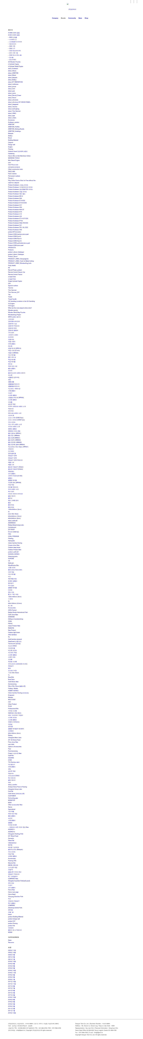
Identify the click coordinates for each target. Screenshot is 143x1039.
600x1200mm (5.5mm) (15, 603)
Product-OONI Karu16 (14, 241)
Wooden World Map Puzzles (16, 312)
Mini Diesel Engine (13, 160)
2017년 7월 (11, 988)
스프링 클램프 (12, 400)
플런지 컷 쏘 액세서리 (15, 930)
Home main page (13, 892)
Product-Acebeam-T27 (15, 225)
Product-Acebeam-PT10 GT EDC (18, 218)
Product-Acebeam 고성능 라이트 (18, 185)
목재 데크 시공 (12, 366)
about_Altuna (12, 71)
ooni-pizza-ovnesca (14, 167)
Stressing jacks (13, 556)
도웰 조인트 (11, 567)
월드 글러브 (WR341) (14, 433)
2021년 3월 (11, 957)
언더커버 (11, 411)
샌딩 (9, 380)
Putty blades (12, 265)
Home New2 (11, 894)
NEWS (10, 932)
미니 (9, 576)
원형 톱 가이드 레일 (14, 431)
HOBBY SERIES (13, 691)
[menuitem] (55, 18)
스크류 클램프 (12, 395)
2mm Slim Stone (13, 514)
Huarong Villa (12, 861)
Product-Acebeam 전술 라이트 (17, 192)
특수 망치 (11, 491)
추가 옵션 (11, 585)
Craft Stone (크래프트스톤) (16, 794)
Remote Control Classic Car (16, 272)
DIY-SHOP (11, 529)
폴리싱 (10, 498)
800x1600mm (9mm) (14, 733)
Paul (9, 749)
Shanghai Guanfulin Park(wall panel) (19, 881)
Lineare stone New (13, 545)
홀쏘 (9, 503)
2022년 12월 (12, 952)
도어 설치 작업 (12, 867)
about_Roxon (12, 98)
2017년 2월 (11, 995)
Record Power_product (15, 270)
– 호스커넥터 (12, 59)
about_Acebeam (13, 68)
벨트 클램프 (11, 368)
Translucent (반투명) (14, 644)
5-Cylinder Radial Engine (15, 66)
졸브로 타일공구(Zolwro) (15, 469)
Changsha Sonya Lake (15, 789)
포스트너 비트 (12, 670)
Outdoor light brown (14, 632)
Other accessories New (15, 805)
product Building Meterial (15, 917)
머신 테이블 (11, 355)
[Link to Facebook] (129, 1)
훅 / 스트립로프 (13, 876)
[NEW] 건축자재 (13, 865)
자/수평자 (11, 451)
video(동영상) (12, 843)
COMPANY (11, 905)
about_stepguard (13, 104)
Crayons (10, 142)
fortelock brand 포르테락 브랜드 (18, 151)
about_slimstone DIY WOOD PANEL (19, 102)
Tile (9, 295)
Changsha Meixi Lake (14, 737)
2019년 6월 (11, 966)
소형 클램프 (11, 391)
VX (9, 561)
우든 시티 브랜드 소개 (15, 424)
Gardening (11, 153)
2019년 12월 (12, 961)
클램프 (10, 478)
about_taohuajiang (13, 109)
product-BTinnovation (14, 232)
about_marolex (12, 785)
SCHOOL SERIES (13, 554)
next (9, 702)
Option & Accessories (14, 746)
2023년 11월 (12, 950)
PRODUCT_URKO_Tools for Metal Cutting (21, 261)
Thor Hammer (12, 290)
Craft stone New (13, 615)
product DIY (11, 921)
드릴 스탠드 (11, 341)
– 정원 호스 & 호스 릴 (14, 55)
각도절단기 (11, 764)
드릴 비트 (11, 339)
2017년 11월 (12, 984)
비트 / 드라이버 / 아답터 (15, 715)
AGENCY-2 (11, 832)
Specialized (11, 809)
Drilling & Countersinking (15, 619)
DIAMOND (11, 617)
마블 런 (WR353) (13, 353)
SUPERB (11, 559)
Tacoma (10, 288)
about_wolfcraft (12, 521)
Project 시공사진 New (14, 753)
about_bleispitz (12, 77)
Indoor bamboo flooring (15, 543)
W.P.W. (10, 845)
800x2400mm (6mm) (14, 518)
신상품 (10, 402)
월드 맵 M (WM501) (14, 438)
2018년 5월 (11, 975)
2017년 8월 (11, 986)
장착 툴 (10, 910)
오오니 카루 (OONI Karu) (15, 418)
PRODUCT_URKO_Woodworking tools (19, 263)
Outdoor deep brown (14, 547)
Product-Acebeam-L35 (15, 216)
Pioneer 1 (11, 178)
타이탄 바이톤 (12, 825)
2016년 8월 (11, 999)
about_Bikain (12, 75)
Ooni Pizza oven (13, 165)
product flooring (12, 923)
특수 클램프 (11, 903)
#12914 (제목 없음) (14, 35)
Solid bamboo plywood (15, 639)
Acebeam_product (13, 122)
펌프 (9, 668)
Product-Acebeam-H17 (15, 205)
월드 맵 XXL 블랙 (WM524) (16, 444)
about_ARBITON (13, 73)
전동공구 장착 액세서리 (15, 460)
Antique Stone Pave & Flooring (17, 787)
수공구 (10, 393)
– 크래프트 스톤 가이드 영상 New (18, 827)
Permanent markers (14, 176)
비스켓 (10, 375)
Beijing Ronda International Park (18, 612)
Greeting (10, 538)
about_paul (11, 91)
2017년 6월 (11, 990)
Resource (11, 942)
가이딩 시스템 (12, 711)
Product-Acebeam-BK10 (15, 196)
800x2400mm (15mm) (14, 516)
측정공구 (11, 666)
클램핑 (10, 823)
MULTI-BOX (11, 700)
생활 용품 (11, 382)
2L (9, 512)
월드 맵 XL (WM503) (14, 440)
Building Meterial (13, 140)
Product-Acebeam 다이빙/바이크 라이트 (20, 187)
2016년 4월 (11, 1004)
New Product (12, 630)
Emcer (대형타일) (13, 532)
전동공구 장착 (12, 456)
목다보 (10, 364)
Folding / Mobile (13, 688)
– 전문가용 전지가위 (14, 51)
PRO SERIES (12, 635)
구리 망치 (11, 332)
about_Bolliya (12, 80)
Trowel (10, 297)
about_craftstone (13, 84)
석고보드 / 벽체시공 (14, 388)
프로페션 (11, 731)
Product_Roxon (12, 256)
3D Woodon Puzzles (14, 62)
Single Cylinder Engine (15, 281)
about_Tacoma (12, 107)
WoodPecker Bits (13, 565)
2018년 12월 (12, 970)
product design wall (14, 919)
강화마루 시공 (12, 324)
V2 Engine (11, 303)
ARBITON (11, 124)
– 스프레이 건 (12, 39)
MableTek (11, 628)
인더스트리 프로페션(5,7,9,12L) (17, 664)
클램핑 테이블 (12, 480)
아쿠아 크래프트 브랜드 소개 (17, 406)
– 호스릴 (10, 57)
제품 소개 (11, 462)
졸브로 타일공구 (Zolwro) (15, 467)
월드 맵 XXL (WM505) (15, 442)
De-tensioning (12, 684)
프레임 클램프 (12, 856)
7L (9, 675)
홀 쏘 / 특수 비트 (13, 594)
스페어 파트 (11, 657)
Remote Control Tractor (15, 274)
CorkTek (10, 791)
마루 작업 (11, 572)
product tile (11, 926)
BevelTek (11, 677)
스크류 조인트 (12, 717)
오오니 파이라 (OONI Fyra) (16, 420)
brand (10, 914)
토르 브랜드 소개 (13, 489)
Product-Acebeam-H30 (15, 207)
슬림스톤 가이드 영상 (14, 872)
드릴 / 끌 (11, 912)
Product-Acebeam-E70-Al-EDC (17, 203)
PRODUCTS (12, 247)
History (10, 623)
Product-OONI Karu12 (14, 238)
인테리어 (11, 449)
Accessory (11, 120)
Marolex (10, 697)
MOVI (10, 802)
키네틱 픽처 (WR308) (14, 482)
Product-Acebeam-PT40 (15, 221)
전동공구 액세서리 (13, 874)
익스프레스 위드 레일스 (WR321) (18, 447)
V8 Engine (11, 306)
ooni (9, 162)
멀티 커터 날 (12, 357)
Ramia (10, 807)
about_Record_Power (14, 95)
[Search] (91, 18)
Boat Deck (11, 679)
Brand (10, 138)
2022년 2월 (11, 955)
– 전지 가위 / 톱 (13, 53)
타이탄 (10, 590)
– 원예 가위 (11, 46)
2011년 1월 (11, 1011)
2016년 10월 (12, 997)
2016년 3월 (11, 1006)
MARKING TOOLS (13, 158)
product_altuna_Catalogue (16, 252)
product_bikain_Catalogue (16, 254)
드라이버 (11, 337)
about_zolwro (12, 118)
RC (9, 268)
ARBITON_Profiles (13, 127)
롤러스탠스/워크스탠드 (15, 570)
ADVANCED (11, 523)
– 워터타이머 (12, 44)
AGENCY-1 (11, 829)
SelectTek (11, 840)
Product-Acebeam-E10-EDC (16, 201)
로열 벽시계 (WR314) (14, 348)
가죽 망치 (11, 319)
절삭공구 (11, 583)
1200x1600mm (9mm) (14, 597)
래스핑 (10, 346)
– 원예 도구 (11, 48)
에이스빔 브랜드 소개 (14, 413)
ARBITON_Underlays (14, 131)
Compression (12, 527)
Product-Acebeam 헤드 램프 (16, 194)
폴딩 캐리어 (11, 496)
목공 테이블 (11, 359)
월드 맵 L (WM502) (14, 435)
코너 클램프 (11, 473)
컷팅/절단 (11, 471)
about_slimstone (13, 100)
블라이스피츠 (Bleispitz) (15, 849)
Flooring (10, 149)
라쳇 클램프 (11, 344)
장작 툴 (10, 726)
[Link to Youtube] (132, 1)
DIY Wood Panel (13, 836)
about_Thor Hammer (14, 111)
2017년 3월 (11, 993)
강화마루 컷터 (12, 328)
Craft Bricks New (13, 682)
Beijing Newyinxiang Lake (16, 525)
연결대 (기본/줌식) (13, 722)
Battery (10, 735)
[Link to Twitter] (135, 1)
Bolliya (10, 136)
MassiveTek (11, 863)
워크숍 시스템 (12, 661)
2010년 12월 (12, 1013)
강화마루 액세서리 (13, 326)
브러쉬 (10, 371)
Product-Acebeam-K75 (15, 212)
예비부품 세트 (12, 579)
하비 (9, 782)
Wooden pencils (13, 310)
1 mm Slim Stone (13, 673)
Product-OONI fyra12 (14, 236)
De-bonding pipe (13, 798)
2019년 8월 (11, 964)
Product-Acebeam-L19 (15, 214)
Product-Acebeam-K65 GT (16, 209)
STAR (10, 760)
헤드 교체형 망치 (13, 500)
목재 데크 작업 (12, 814)
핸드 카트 (11, 592)
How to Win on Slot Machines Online (19, 156)
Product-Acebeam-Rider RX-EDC (18, 223)
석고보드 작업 (12, 652)
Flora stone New (13, 742)
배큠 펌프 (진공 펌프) (14, 713)
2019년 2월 (11, 968)
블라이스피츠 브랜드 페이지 (16, 373)
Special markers (13, 286)
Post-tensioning (13, 751)
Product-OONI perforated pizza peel (19, 243)
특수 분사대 (11, 778)
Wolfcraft (11, 563)
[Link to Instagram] (138, 1)
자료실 (10, 724)
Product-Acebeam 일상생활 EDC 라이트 (20, 189)
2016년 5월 (11, 1002)
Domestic (11, 838)
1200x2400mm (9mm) (14, 509)
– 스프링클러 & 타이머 (15, 42)
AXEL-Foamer (12, 610)
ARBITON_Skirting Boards (16, 129)
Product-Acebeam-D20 (15, 198)
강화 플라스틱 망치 (14, 321)
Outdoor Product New (14, 550)
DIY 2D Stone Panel (14, 740)
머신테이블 (11, 648)
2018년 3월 (11, 977)
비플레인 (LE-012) (13, 377)
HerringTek (11, 541)
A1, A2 (10, 606)
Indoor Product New (14, 626)
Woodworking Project (14, 315)
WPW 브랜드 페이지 (14, 317)
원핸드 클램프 (12, 429)
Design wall (11, 145)
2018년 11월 (12, 972)
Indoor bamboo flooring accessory (18, 693)
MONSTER (11, 800)
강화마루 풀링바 (13, 330)
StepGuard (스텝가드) (14, 641)
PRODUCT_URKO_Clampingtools (18, 259)
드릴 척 (10, 870)
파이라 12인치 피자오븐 (15, 494)
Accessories (12, 608)
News (10, 940)
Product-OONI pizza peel (15, 245)
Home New (11, 890)
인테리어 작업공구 (13, 901)
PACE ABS (11, 171)
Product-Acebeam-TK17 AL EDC (18, 227)
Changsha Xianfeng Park (15, 834)
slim (9, 283)
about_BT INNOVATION (15, 82)
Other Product (12, 704)
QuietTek (11, 755)
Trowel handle (12, 299)
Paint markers (12, 174)
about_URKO (12, 113)
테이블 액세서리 (13, 487)
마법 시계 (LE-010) (14, 350)
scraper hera (12, 277)
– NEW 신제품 (12, 37)
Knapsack (11, 695)
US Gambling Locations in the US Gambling (21, 301)
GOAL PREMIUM (13, 536)
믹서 (9, 899)
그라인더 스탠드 (13, 335)
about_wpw (11, 116)
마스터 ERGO (12, 646)
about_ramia (12, 93)
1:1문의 (10, 599)
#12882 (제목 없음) (14, 33)
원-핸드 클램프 (12, 581)
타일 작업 (11, 485)
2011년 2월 (11, 1008)
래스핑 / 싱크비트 (13, 847)
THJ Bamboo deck (13, 762)
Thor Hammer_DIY (13, 292)
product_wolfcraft (13, 552)
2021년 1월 (11, 959)
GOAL (10, 621)
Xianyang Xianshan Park (15, 896)
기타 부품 (11, 811)
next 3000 (11, 744)
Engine (10, 147)
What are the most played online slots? (20, 308)
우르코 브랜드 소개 (14, 426)
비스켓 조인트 (12, 650)
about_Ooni (11, 89)
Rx (9, 637)
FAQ (9, 534)
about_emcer (12, 86)
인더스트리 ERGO (13, 776)
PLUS (10, 706)
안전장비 (11, 928)
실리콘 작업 (11, 404)
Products (11, 250)
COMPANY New (13, 879)
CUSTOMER (12, 796)
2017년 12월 (12, 981)
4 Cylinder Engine (13, 64)
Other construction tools (15, 169)
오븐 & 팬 (11, 415)
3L (9, 601)
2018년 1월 (11, 979)
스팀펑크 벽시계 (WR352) (16, 397)
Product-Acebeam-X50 (15, 230)
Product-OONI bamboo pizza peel (18, 234)
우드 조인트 (11, 422)
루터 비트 (11, 883)
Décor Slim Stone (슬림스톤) (17, 686)
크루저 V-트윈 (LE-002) (15, 476)
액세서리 (11, 409)
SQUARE (11, 758)
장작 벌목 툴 (12, 453)
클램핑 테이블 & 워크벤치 (16, 729)
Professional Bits (13, 708)
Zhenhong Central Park (15, 908)
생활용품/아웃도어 (13, 384)
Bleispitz (10, 133)
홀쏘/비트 (11, 505)
